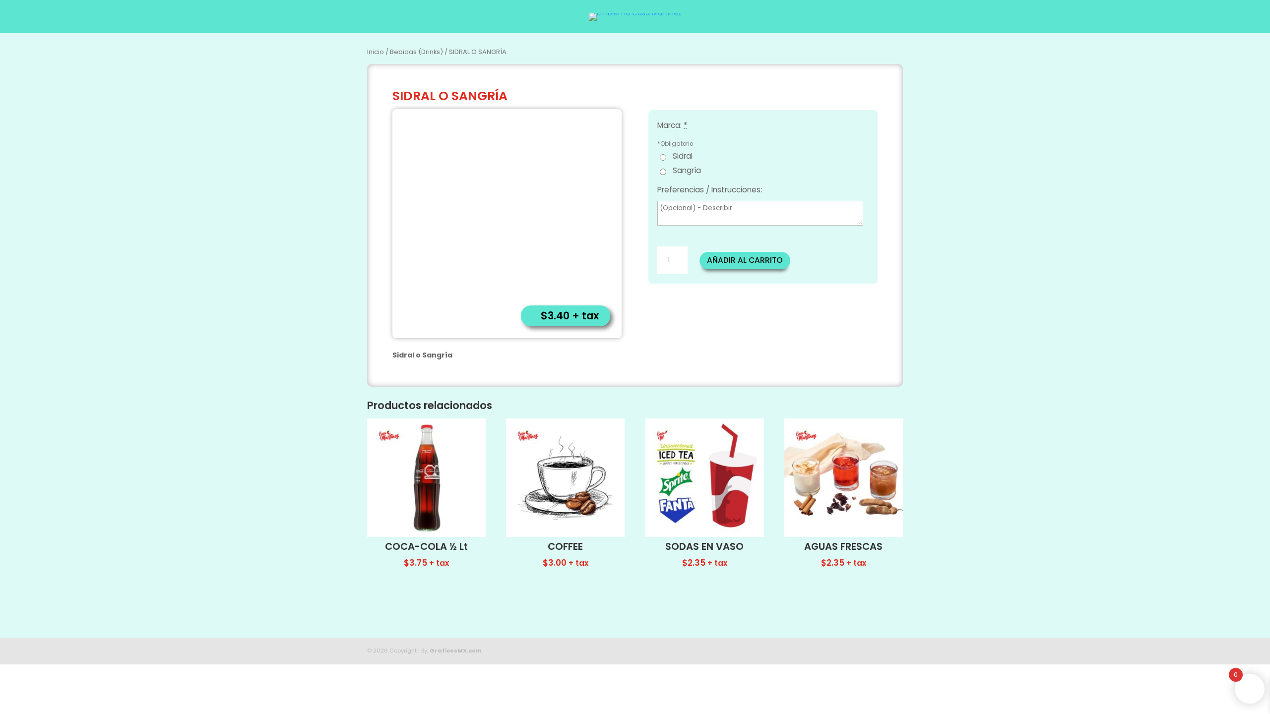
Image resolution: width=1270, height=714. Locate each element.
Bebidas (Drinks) (416, 52)
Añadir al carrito (745, 260)
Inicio (375, 52)
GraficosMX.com (456, 650)
